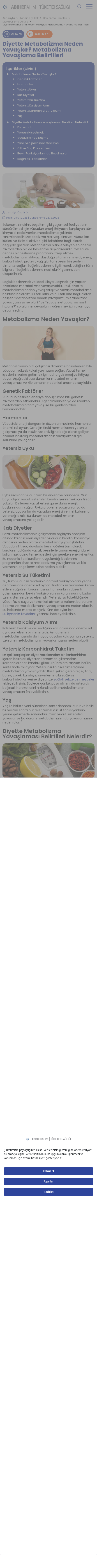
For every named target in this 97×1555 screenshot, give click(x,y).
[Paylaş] (6, 34)
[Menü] (89, 7)
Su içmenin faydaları (18, 614)
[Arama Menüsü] (79, 7)
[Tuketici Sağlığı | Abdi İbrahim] (36, 7)
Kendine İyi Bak (29, 18)
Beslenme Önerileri (55, 18)
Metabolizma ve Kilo (15, 21)
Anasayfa (8, 18)
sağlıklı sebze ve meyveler (74, 679)
